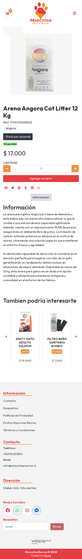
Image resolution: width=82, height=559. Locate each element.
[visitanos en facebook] (8, 510)
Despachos (10, 408)
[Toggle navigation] (74, 13)
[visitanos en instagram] (27, 510)
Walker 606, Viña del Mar (20, 488)
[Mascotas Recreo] (41, 13)
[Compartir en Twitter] (13, 188)
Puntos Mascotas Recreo (19, 423)
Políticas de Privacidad (18, 415)
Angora (11, 128)
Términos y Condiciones (19, 430)
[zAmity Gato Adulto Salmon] (25, 321)
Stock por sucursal (18, 136)
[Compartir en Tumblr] (26, 188)
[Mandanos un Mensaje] (36, 510)
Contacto (9, 401)
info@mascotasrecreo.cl (19, 466)
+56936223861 (12, 454)
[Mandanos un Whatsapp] (17, 510)
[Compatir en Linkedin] (32, 188)
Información (41, 197)
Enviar (57, 526)
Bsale (48, 555)
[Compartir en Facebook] (6, 188)
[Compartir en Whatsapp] (39, 188)
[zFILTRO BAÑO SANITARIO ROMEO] (57, 321)
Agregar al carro (41, 178)
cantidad (10, 163)
